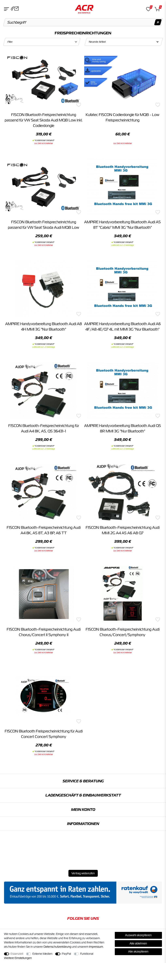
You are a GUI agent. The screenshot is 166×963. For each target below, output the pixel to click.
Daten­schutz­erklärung (57, 946)
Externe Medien (42, 954)
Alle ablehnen (138, 943)
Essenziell (17, 954)
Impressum (96, 946)
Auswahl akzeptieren (138, 935)
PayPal (66, 954)
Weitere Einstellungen (18, 958)
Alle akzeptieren (138, 951)
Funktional (86, 954)
